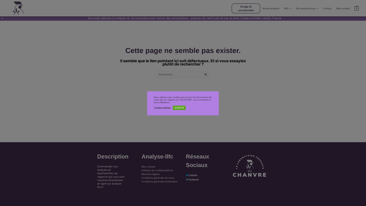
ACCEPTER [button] (179, 108)
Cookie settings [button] (162, 107)
